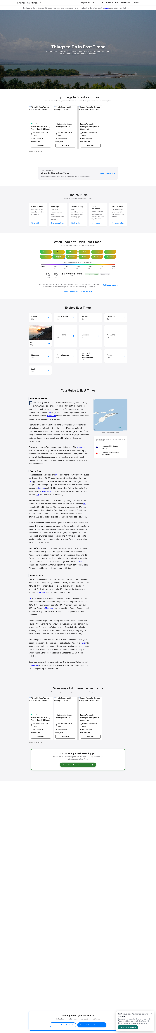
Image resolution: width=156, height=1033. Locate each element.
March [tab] (71, 252)
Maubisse (81, 447)
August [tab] (58, 257)
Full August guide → (110, 285)
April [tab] (84, 252)
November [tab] (97, 257)
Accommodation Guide (62, 1025)
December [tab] (110, 257)
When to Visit (98, 3)
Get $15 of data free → (128, 1027)
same (106, 8)
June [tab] (110, 252)
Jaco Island (40, 592)
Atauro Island (47, 491)
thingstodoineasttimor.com (29, 3)
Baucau (41, 488)
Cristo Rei (51, 416)
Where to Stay (112, 3)
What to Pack (126, 3)
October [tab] (84, 257)
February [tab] (59, 252)
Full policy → (128, 8)
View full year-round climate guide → (78, 291)
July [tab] (45, 257)
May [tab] (97, 252)
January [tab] (46, 252)
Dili (49, 412)
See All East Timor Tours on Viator (78, 765)
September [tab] (71, 257)
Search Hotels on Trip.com (92, 1025)
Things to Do (85, 3)
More (136, 3)
